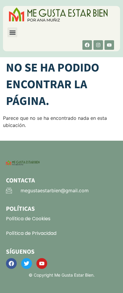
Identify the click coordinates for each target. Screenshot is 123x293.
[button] (12, 32)
